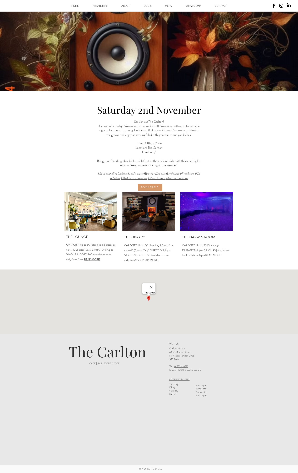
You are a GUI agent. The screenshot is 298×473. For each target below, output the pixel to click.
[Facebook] (273, 5)
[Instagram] (281, 5)
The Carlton (107, 351)
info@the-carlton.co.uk (188, 369)
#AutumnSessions (177, 178)
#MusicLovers (156, 178)
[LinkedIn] (288, 5)
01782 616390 (181, 366)
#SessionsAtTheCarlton (112, 173)
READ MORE (150, 260)
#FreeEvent (187, 173)
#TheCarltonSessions (134, 178)
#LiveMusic (172, 173)
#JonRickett (135, 173)
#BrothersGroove (154, 173)
